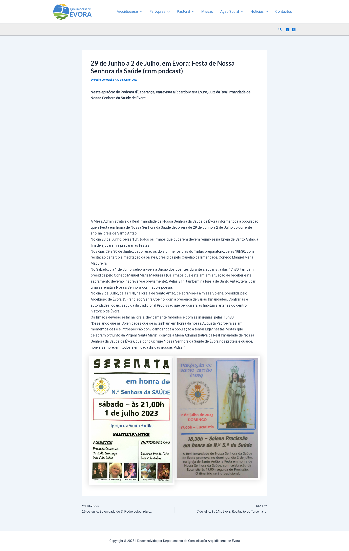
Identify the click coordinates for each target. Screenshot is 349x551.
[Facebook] (288, 30)
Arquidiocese (127, 11)
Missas (207, 11)
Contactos (283, 11)
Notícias (257, 11)
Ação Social (229, 11)
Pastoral (183, 11)
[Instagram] (294, 30)
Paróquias (157, 11)
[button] (140, 11)
